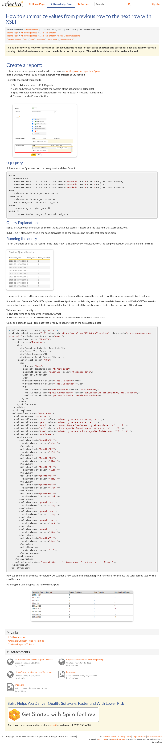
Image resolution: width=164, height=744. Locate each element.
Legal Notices (139, 736)
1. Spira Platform (47, 32)
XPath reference (17, 636)
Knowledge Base (29, 32)
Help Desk (126, 736)
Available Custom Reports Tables (26, 640)
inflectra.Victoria (31, 30)
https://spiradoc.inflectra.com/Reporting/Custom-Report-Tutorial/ (45, 672)
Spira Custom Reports (69, 35)
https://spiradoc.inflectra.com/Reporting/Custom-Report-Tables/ (95, 659)
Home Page (12, 32)
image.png (71, 672)
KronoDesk (102, 739)
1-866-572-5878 (110, 736)
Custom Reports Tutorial (21, 644)
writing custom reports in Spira (83, 70)
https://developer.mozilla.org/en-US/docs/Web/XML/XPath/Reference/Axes (49, 659)
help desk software (118, 739)
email (53, 724)
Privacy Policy (154, 736)
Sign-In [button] (156, 3)
